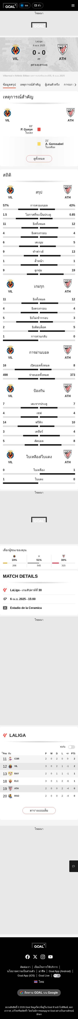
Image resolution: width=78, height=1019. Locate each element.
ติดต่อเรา (25, 967)
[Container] (15, 52)
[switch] (71, 747)
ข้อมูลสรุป (9, 84)
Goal (27, 1007)
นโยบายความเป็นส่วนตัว (21, 971)
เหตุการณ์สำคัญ (30, 84)
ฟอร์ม (62, 747)
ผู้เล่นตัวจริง (52, 84)
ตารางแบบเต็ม (39, 810)
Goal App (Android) (60, 971)
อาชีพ (42, 971)
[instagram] (43, 957)
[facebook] (27, 957)
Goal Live (44, 975)
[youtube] (50, 957)
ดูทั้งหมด (39, 158)
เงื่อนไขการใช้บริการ (46, 967)
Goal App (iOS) (26, 975)
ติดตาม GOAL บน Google (41, 992)
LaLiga (39, 41)
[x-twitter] (35, 957)
